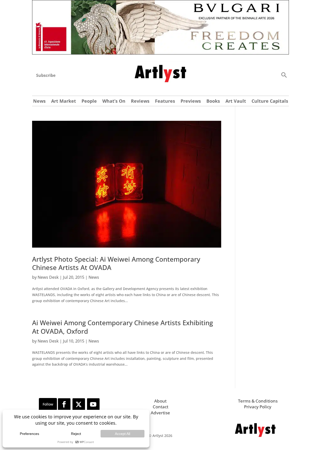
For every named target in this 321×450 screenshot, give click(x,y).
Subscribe (45, 75)
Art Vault (235, 101)
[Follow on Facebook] (64, 404)
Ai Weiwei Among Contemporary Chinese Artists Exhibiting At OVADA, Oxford (122, 327)
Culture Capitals (270, 101)
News (39, 101)
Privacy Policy (257, 407)
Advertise (160, 413)
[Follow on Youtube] (93, 404)
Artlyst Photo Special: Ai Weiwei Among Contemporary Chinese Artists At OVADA (116, 263)
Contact (160, 407)
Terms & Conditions (258, 401)
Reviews (140, 101)
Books (213, 101)
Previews (191, 101)
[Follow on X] (78, 404)
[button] (284, 75)
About (160, 401)
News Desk (48, 277)
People (89, 101)
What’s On (113, 101)
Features (165, 101)
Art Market (63, 101)
